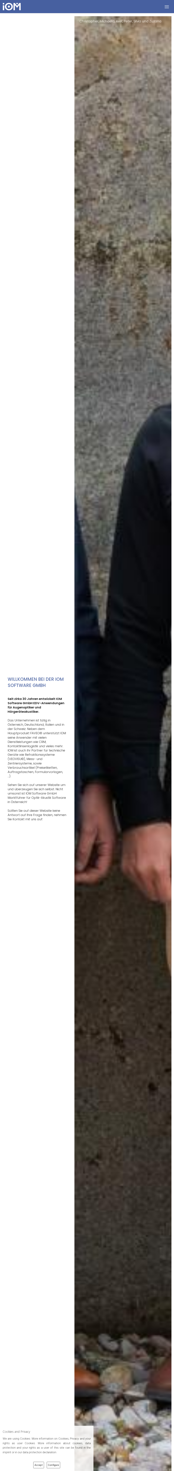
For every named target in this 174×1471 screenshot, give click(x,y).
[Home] (14, 6)
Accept (38, 1465)
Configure (53, 1465)
